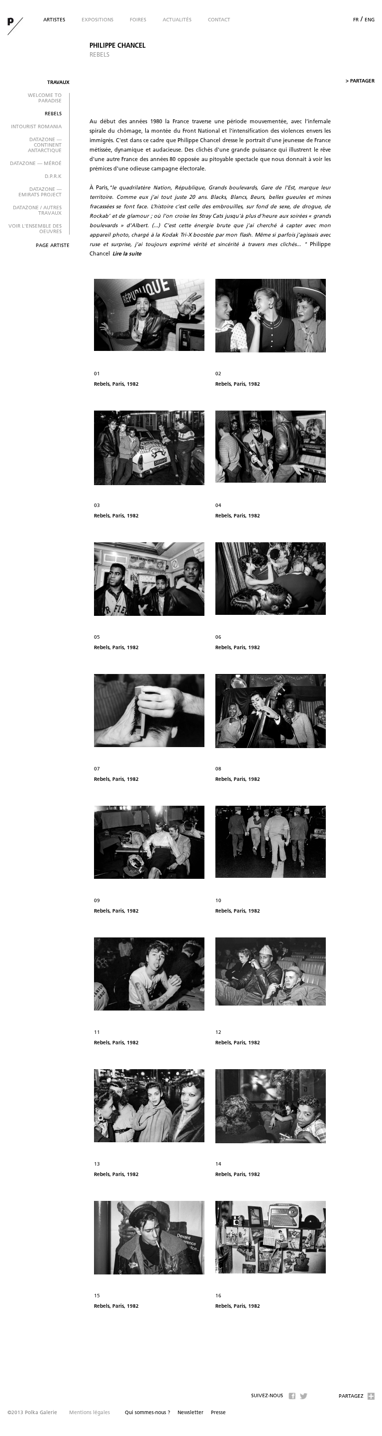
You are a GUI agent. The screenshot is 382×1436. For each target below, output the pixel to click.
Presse (218, 1413)
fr (356, 20)
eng (370, 20)
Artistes (54, 20)
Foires (138, 20)
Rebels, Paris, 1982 (116, 384)
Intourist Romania (36, 127)
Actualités (177, 20)
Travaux (58, 82)
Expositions (97, 20)
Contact (219, 20)
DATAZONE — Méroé (36, 164)
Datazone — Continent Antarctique (45, 145)
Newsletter (190, 1413)
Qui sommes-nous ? (147, 1413)
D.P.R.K (53, 176)
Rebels (53, 114)
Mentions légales (89, 1413)
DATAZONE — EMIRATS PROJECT (40, 192)
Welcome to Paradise (45, 98)
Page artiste (53, 246)
